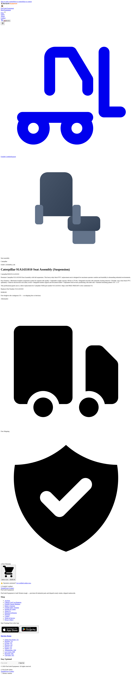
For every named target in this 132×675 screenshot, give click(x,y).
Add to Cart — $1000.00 (8, 579)
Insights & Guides (10, 609)
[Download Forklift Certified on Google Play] (29, 629)
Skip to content (18, 1)
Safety (3, 14)
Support (13, 156)
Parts (2, 13)
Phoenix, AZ (8, 645)
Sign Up (21, 663)
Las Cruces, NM (10, 652)
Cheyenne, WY (9, 655)
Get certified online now (23, 583)
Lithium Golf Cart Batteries (13, 602)
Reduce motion (7, 673)
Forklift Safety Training (12, 607)
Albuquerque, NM (10, 650)
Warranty (7, 614)
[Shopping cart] (2, 21)
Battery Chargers (10, 606)
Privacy (7, 588)
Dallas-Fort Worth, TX (12, 640)
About (3, 16)
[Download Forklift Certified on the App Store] (10, 629)
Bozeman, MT (9, 653)
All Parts (7, 600)
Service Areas (6, 636)
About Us (8, 611)
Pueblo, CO (8, 648)
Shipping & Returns (11, 613)
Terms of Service (10, 618)
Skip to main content (7, 1)
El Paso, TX (8, 643)
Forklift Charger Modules (12, 604)
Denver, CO (8, 646)
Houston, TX (9, 641)
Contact (3, 18)
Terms (3, 588)
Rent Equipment (6, 10)
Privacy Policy (9, 620)
